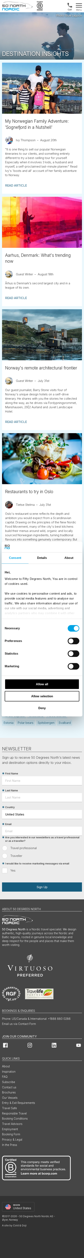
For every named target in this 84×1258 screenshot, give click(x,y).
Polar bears (25, 723)
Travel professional (23, 848)
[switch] (73, 641)
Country (10, 807)
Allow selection (42, 696)
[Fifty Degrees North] (17, 6)
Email (8, 824)
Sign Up (42, 887)
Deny (42, 708)
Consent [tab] (15, 557)
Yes (12, 870)
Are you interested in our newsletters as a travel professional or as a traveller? (42, 839)
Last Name (11, 790)
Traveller (16, 856)
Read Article (16, 185)
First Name (11, 773)
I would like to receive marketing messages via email (37, 863)
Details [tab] (42, 557)
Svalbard (65, 723)
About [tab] (68, 557)
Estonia (8, 723)
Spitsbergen (46, 723)
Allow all (42, 684)
